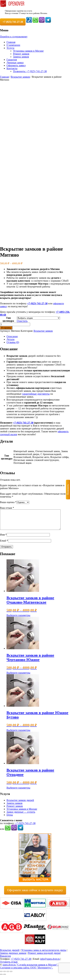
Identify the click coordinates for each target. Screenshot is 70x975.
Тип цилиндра (8, 319)
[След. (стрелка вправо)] (4, 974)
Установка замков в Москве (28, 50)
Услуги (10, 48)
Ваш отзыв (7, 507)
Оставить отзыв (9, 961)
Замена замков (21, 56)
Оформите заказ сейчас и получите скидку (35, 890)
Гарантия (12, 59)
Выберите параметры (18, 615)
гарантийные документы (36, 393)
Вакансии (5, 956)
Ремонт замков (21, 53)
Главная (11, 42)
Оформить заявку (16, 65)
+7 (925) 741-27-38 (37, 303)
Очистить (22, 321)
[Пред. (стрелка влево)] (1, 974)
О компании (13, 45)
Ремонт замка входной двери (44, 953)
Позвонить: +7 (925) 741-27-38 (30, 71)
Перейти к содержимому (14, 36)
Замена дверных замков (13, 953)
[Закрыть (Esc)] (11, 971)
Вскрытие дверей (9, 950)
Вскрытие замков (20, 76)
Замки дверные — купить (21, 811)
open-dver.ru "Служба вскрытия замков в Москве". (30, 964)
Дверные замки (15, 62)
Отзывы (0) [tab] (13, 342)
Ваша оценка (8, 502)
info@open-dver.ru (50, 958)
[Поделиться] (8, 971)
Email (4, 540)
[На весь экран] (4, 971)
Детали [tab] (10, 339)
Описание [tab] (12, 336)
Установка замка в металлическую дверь (43, 950)
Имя (3, 534)
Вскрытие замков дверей (20, 800)
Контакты (12, 68)
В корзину (6, 328)
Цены (10, 814)
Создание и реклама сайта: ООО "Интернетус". (26, 967)
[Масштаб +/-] (1, 971)
